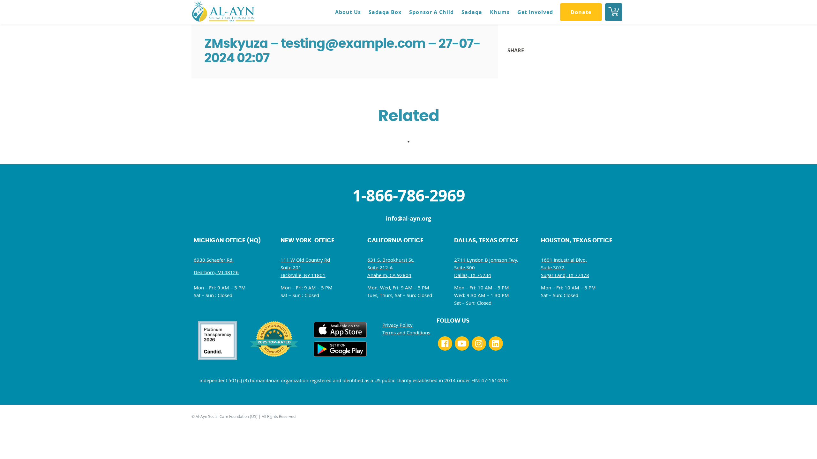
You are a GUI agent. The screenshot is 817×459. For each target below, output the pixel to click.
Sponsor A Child (431, 12)
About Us (348, 12)
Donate (581, 12)
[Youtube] (462, 343)
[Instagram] (479, 343)
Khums (500, 12)
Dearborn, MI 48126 (216, 272)
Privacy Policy (397, 325)
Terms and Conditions (406, 332)
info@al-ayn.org (408, 218)
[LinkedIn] (496, 343)
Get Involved (535, 12)
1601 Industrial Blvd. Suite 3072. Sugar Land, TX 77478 (565, 267)
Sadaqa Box (385, 12)
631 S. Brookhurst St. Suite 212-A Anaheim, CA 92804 (390, 267)
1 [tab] (411, 143)
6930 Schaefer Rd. (214, 260)
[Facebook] (445, 343)
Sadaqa (471, 12)
